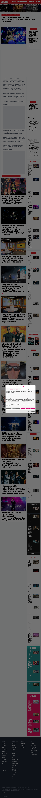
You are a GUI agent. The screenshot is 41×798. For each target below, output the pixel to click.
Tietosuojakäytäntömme (31, 411)
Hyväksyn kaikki (28, 408)
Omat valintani (13, 408)
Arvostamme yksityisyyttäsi (13, 389)
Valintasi (28, 389)
